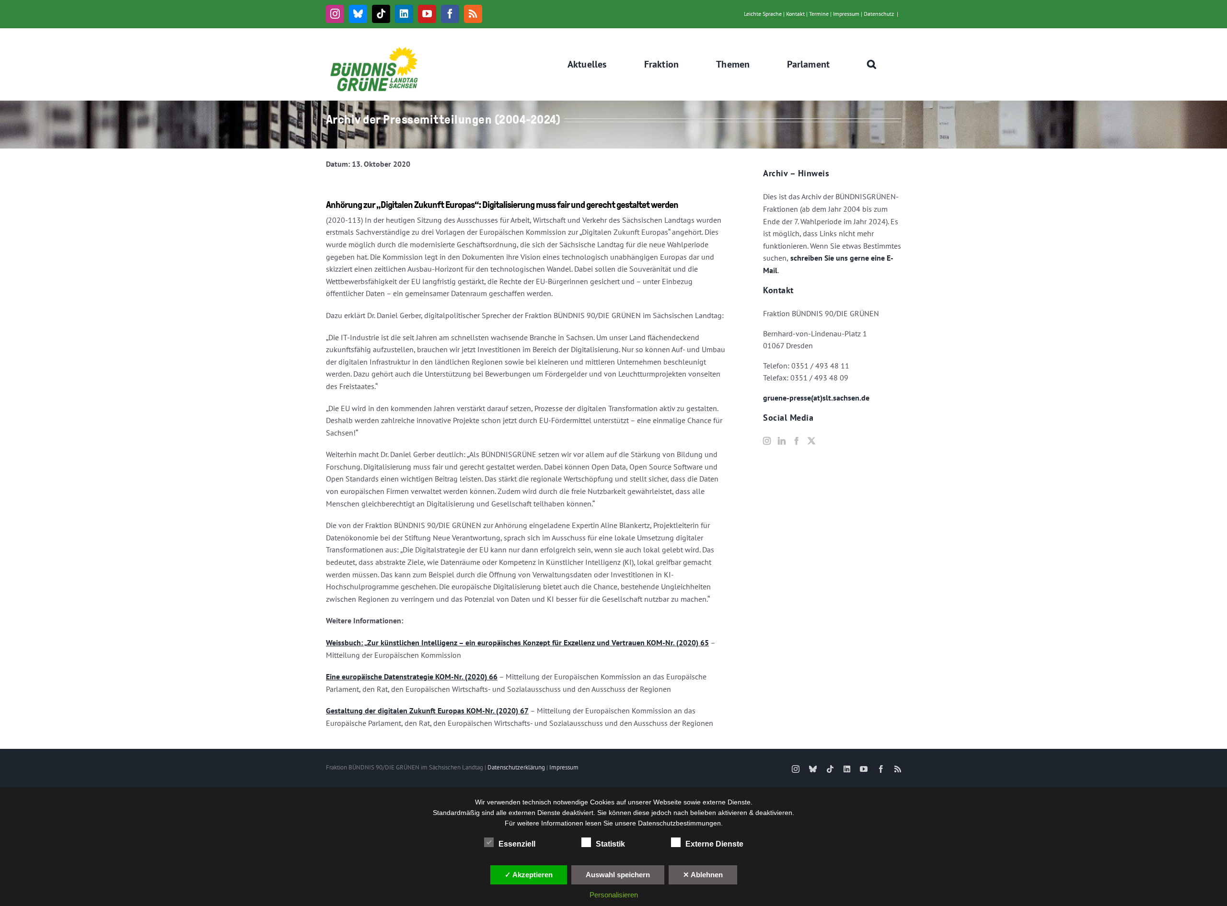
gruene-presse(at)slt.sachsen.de (816, 397)
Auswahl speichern (618, 875)
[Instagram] (767, 441)
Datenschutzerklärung (516, 767)
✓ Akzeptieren (529, 875)
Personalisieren (614, 895)
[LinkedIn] (782, 441)
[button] (872, 64)
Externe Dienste (714, 844)
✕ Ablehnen (703, 875)
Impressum (846, 13)
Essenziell (516, 844)
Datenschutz (879, 13)
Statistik (610, 844)
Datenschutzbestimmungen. (680, 823)
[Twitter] (811, 441)
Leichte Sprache (763, 13)
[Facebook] (796, 441)
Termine (819, 13)
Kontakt (795, 13)
